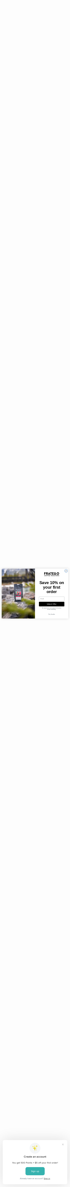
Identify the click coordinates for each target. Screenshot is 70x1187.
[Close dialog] (66, 570)
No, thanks (51, 614)
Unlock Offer (51, 604)
